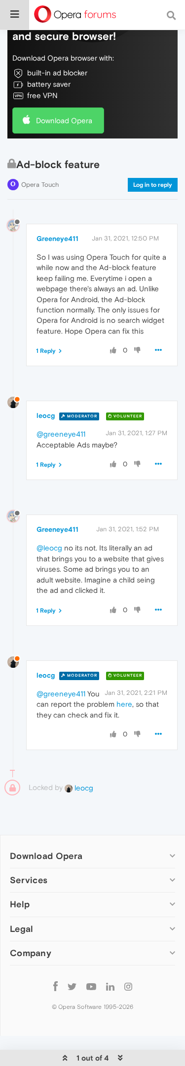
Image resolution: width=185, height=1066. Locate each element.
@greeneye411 (61, 434)
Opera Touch (40, 184)
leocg (46, 415)
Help (20, 904)
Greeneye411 (57, 238)
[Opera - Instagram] (128, 986)
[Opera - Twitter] (72, 986)
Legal (22, 929)
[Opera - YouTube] (91, 986)
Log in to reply (152, 184)
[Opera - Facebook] (55, 986)
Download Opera (64, 120)
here (124, 704)
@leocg (49, 548)
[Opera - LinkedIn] (110, 986)
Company (30, 953)
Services (28, 880)
